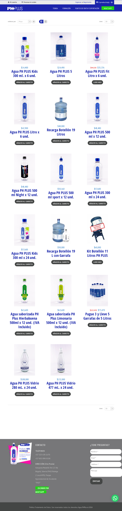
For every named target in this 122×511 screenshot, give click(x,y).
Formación (67, 8)
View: (101, 21)
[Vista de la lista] (45, 21)
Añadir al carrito (24, 82)
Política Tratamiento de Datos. (40, 507)
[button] (115, 498)
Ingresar (78, 2)
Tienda (55, 8)
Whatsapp (108, 8)
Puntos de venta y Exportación (87, 8)
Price (21, 21)
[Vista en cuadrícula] (41, 21)
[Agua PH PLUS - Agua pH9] (15, 8)
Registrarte (87, 2)
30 (106, 21)
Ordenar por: (12, 21)
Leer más (97, 82)
